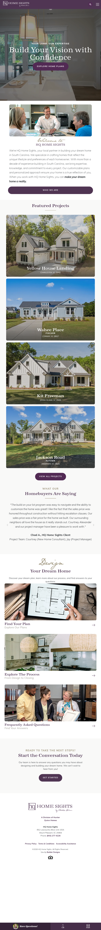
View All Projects (50, 477)
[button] (90, 4)
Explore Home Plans (50, 66)
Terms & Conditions (46, 848)
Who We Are (50, 190)
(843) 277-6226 (53, 840)
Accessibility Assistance (66, 848)
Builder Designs (53, 857)
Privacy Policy (31, 848)
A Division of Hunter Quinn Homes (50, 823)
